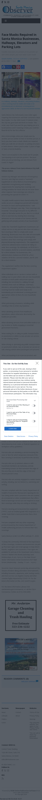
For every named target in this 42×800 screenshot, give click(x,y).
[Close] (38, 364)
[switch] (33, 406)
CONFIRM (13, 429)
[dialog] (21, 400)
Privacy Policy (33, 436)
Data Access (21, 436)
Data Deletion (8, 436)
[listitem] (21, 400)
